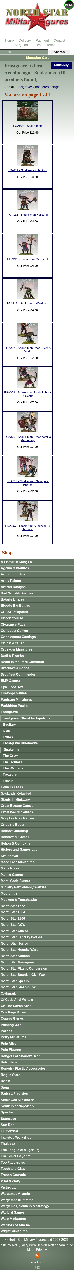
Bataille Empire (12, 599)
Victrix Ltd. (9, 1187)
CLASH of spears (14, 612)
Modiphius (9, 893)
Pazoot (6, 1031)
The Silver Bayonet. (16, 1156)
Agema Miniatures (15, 568)
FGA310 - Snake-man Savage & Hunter (28, 483)
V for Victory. (11, 1181)
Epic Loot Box (12, 687)
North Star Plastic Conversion (24, 968)
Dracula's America (15, 668)
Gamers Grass (12, 787)
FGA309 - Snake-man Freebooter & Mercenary (27, 438)
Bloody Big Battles (15, 605)
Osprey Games (12, 1018)
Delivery (25, 40)
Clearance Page (13, 624)
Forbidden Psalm (14, 706)
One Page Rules (13, 1012)
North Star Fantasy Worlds (21, 937)
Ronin (5, 1081)
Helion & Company (15, 843)
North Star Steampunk (18, 987)
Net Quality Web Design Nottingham (38, 1245)
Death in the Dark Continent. (23, 662)
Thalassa (8, 1143)
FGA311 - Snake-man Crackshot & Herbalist (27, 527)
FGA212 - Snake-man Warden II (28, 303)
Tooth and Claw (13, 1168)
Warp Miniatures (13, 1218)
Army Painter (11, 580)
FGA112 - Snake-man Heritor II (27, 214)
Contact (59, 40)
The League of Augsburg (20, 1150)
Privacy (41, 1249)
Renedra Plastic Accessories (23, 1068)
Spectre (7, 1112)
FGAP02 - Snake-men (27, 125)
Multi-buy (61, 65)
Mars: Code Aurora (15, 881)
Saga (5, 1087)
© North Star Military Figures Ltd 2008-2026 (37, 1239)
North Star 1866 (13, 918)
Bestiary (9, 724)
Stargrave (8, 1118)
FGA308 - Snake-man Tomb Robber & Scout (27, 394)
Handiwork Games (15, 837)
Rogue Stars (10, 1075)
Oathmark (8, 993)
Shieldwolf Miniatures (17, 1100)
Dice (6, 731)
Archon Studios (13, 574)
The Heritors (12, 762)
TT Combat (9, 1131)
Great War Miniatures (17, 812)
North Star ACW (13, 924)
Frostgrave (9, 712)
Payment (42, 40)
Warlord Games (13, 1212)
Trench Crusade (13, 1175)
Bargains (21, 45)
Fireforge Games (14, 693)
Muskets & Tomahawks (19, 900)
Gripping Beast (12, 824)
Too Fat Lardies (13, 1162)
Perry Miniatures (13, 1037)
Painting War (11, 1025)
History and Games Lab (19, 849)
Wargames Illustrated (17, 1200)
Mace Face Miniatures (18, 862)
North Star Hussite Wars (19, 950)
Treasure (10, 774)
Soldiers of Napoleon (17, 1106)
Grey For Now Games (17, 818)
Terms (50, 45)
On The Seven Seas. (16, 1006)
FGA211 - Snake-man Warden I (27, 259)
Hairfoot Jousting (14, 831)
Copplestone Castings (18, 637)
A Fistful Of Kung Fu (16, 562)
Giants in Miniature (15, 799)
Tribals (8, 781)
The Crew (10, 755)
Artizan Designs (13, 587)
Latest (37, 45)
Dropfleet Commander (18, 674)
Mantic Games (12, 874)
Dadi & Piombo (12, 656)
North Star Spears (15, 981)
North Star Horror (14, 943)
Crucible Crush (12, 643)
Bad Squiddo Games (17, 593)
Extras (8, 737)
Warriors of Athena (15, 1225)
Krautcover (9, 856)
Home (9, 40)
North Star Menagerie (17, 962)
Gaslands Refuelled (16, 793)
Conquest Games (14, 630)
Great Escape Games (17, 805)
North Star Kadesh (15, 956)
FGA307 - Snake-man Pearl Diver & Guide (27, 349)
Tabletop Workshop (16, 1137)
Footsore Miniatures (16, 699)
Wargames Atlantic (15, 1193)
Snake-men (12, 749)
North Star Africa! (14, 931)
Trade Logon (37, 1262)
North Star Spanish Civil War (23, 974)
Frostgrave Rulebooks (20, 743)
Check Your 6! (12, 618)
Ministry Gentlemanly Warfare (23, 887)
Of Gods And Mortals (17, 999)
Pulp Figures (11, 1049)
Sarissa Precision (14, 1093)
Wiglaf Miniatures (14, 1231)
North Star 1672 (13, 906)
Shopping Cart (37, 57)
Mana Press (10, 868)
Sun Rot (7, 1125)
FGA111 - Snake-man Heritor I (27, 170)
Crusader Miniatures (16, 649)
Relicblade (9, 1062)
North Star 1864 (13, 912)
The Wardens (13, 768)
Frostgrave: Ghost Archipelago (37, 87)
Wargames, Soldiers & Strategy (25, 1206)
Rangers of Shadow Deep (21, 1056)
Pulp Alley (8, 1043)
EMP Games (10, 680)
